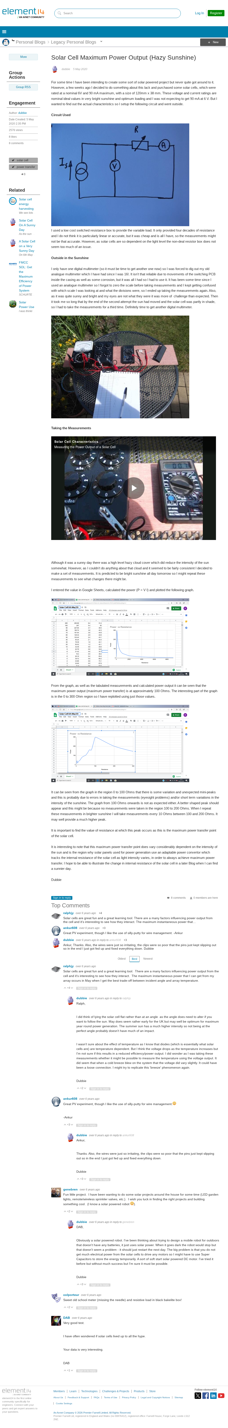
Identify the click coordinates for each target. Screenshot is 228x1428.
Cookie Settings (64, 1403)
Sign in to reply (62, 897)
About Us (58, 1397)
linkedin (213, 1395)
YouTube (221, 1395)
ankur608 (70, 928)
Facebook (205, 1395)
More (13, 41)
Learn (73, 1391)
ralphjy (69, 913)
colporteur (71, 1295)
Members (59, 1391)
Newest (148, 958)
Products (139, 1391)
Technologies (89, 1391)
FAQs (96, 1397)
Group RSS (23, 87)
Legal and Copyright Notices (155, 1397)
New (215, 42)
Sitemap (179, 1397)
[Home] (23, 13)
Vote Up (65, 988)
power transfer (26, 167)
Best (134, 959)
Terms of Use (110, 1397)
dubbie (22, 113)
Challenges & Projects (115, 1391)
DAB (67, 1317)
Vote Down (72, 988)
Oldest (122, 958)
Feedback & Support (78, 1397)
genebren (71, 1189)
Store (152, 1391)
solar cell (22, 160)
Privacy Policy (129, 1397)
